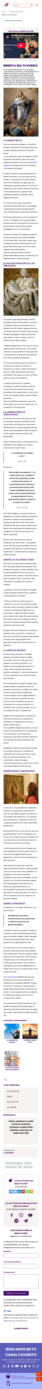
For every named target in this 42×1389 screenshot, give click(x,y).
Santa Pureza (28, 1167)
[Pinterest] (23, 1191)
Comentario (10, 1272)
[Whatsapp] (27, 1191)
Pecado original (11, 1167)
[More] (31, 1191)
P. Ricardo (27, 1163)
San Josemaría (10, 977)
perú (20, 1167)
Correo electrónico (13, 1262)
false (9, 1311)
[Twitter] (15, 1191)
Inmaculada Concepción (14, 1163)
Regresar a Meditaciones (13, 20)
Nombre (8, 1251)
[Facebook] (11, 1191)
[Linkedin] (19, 1191)
